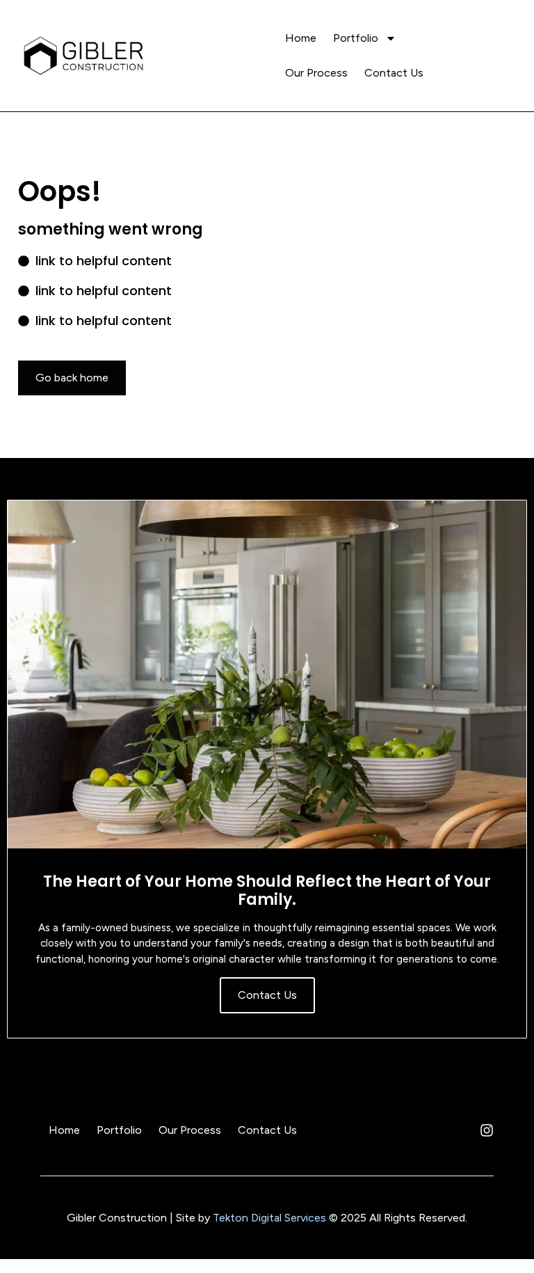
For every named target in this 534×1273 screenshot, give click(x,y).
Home (300, 38)
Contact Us (393, 72)
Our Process (316, 72)
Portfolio (355, 38)
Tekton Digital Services (269, 1217)
